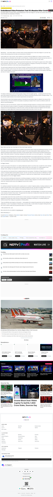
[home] (7, 1)
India (36, 436)
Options (36, 427)
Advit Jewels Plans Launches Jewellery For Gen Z (46, 374)
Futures (19, 427)
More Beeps (26, 339)
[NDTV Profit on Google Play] (22, 488)
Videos (36, 439)
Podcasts (36, 448)
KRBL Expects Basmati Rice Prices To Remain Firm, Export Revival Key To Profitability (7, 374)
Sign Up (26, 459)
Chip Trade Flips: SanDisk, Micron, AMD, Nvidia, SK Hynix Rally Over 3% (6, 393)
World (11, 15)
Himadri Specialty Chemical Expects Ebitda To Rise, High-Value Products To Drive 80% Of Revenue (20, 375)
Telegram (20, 448)
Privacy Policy (28, 493)
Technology (20, 437)
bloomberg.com (20, 210)
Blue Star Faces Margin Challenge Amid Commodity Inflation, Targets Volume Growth (32, 375)
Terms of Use (23, 493)
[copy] (51, 17)
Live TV (3, 427)
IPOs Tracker (4, 429)
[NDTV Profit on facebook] (20, 471)
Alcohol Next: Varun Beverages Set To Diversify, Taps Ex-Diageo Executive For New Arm (46, 393)
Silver (48, 215)
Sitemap (32, 493)
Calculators (4, 442)
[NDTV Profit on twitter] (22, 471)
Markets (3, 434)
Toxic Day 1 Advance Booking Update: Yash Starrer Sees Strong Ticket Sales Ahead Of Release (45, 406)
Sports (36, 437)
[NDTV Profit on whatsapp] (33, 471)
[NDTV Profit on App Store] (30, 488)
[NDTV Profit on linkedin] (27, 471)
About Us (19, 493)
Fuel (41, 215)
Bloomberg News (6, 15)
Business (6, 215)
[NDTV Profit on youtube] (30, 471)
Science (19, 439)
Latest (4, 216)
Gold (44, 215)
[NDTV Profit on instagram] (25, 471)
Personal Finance (31, 215)
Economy (36, 434)
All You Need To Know (6, 352)
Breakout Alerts (38, 426)
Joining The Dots (44, 352)
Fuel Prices (37, 441)
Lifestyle (3, 439)
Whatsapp (3, 449)
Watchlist (20, 426)
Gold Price (3, 441)
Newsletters (4, 448)
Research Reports (31, 352)
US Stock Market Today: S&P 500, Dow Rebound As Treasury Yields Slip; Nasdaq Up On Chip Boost (7, 406)
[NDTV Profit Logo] (26, 417)
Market (18, 215)
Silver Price (20, 441)
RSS (34, 493)
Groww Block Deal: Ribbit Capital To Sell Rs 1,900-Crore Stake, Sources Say (25, 403)
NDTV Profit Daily (18, 352)
